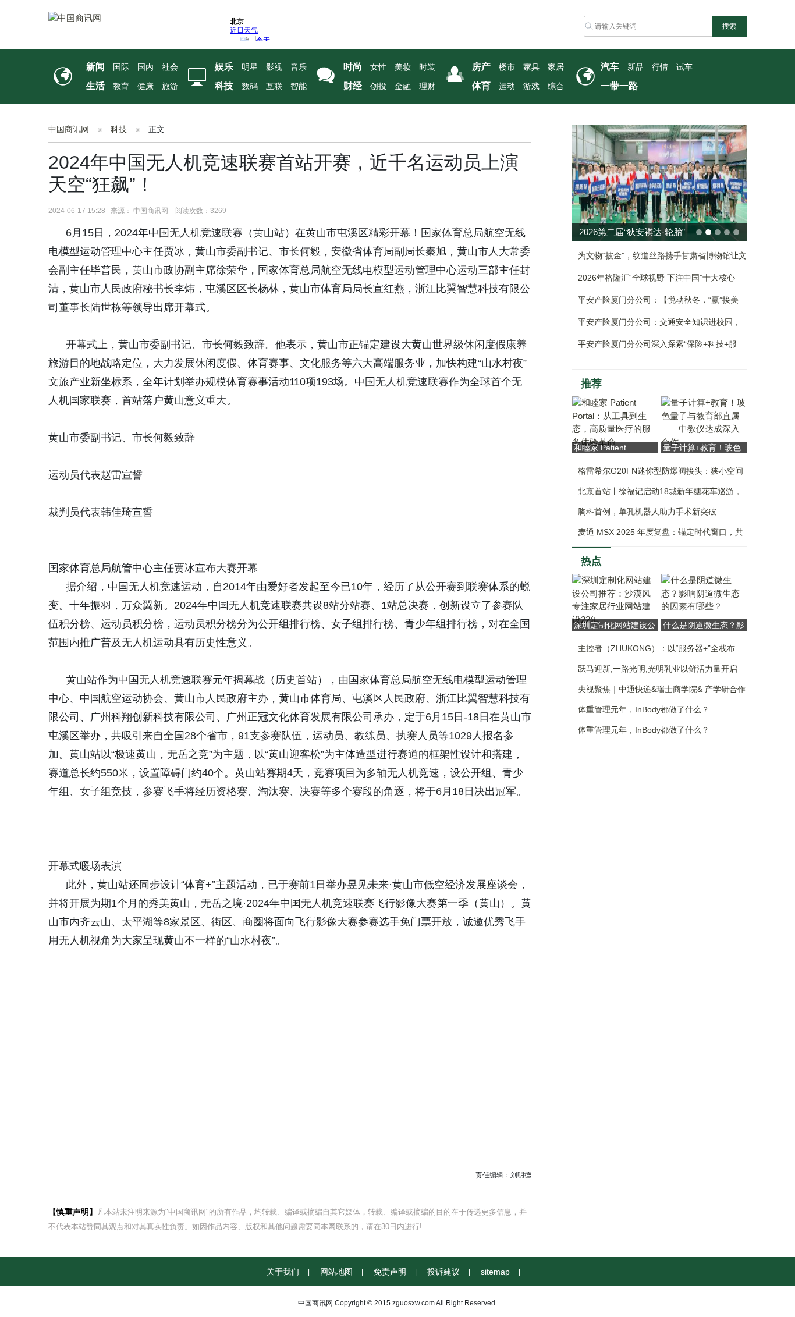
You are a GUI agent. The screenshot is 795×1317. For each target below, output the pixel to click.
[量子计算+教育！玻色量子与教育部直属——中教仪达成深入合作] (704, 422)
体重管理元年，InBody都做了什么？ (643, 709)
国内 (145, 67)
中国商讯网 (68, 129)
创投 (378, 86)
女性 (378, 67)
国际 (121, 67)
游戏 (531, 86)
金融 (403, 86)
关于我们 (283, 1271)
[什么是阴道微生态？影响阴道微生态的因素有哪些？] (704, 593)
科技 (224, 86)
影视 (274, 67)
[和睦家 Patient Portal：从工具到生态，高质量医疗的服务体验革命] (615, 422)
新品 (635, 67)
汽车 (610, 67)
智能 (298, 86)
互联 (274, 86)
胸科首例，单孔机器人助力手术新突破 (647, 511)
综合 (556, 86)
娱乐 (224, 67)
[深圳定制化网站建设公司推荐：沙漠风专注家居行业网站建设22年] (615, 599)
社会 (170, 67)
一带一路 (619, 86)
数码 (250, 86)
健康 (145, 86)
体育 (481, 86)
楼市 (507, 67)
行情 (660, 67)
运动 (507, 86)
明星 (250, 67)
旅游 (170, 86)
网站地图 (336, 1271)
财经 (352, 86)
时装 (427, 67)
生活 (95, 86)
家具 (531, 67)
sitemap (495, 1271)
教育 (121, 86)
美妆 (403, 67)
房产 (481, 67)
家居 (556, 67)
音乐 (298, 67)
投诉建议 (443, 1271)
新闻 (95, 67)
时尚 (352, 67)
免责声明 (390, 1271)
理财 (427, 86)
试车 (684, 67)
